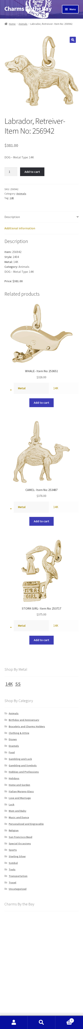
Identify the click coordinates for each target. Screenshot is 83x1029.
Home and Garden (19, 785)
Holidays (14, 778)
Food (12, 752)
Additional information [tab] (19, 228)
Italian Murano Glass (21, 791)
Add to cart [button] (41, 402)
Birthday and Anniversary (24, 720)
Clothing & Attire (19, 733)
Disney (13, 739)
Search (41, 1022)
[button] (73, 40)
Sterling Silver (17, 856)
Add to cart (32, 172)
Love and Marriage (20, 798)
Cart (63, 1019)
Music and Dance (19, 817)
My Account (14, 1022)
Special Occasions (20, 843)
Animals (23, 24)
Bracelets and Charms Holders (27, 726)
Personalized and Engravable (26, 824)
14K (12, 198)
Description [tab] (12, 217)
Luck (11, 804)
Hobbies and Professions (24, 772)
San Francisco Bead (20, 837)
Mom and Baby (17, 811)
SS (18, 684)
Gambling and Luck (20, 759)
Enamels (14, 746)
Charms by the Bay (28, 8)
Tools (12, 869)
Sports (13, 850)
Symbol (13, 863)
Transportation (18, 876)
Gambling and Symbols (23, 765)
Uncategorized (17, 889)
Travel (12, 882)
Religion (14, 830)
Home (12, 24)
